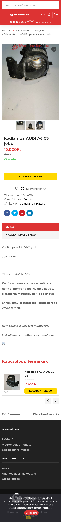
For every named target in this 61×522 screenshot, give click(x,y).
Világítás (39, 30)
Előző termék (11, 414)
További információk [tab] (21, 235)
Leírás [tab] (10, 226)
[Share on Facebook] (7, 213)
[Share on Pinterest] (22, 213)
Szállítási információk (16, 449)
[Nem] (28, 517)
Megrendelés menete (16, 444)
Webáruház (22, 30)
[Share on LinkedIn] (29, 213)
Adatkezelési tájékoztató (19, 473)
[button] (53, 49)
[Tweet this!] (14, 213)
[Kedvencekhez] (6, 392)
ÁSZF (5, 468)
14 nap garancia (25, 203)
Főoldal (6, 30)
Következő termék (46, 414)
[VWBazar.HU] (19, 14)
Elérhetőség (10, 439)
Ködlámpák (25, 199)
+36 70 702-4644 (17, 22)
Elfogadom (31, 513)
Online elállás (11, 478)
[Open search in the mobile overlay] (30, 5)
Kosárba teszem (30, 176)
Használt (41, 203)
